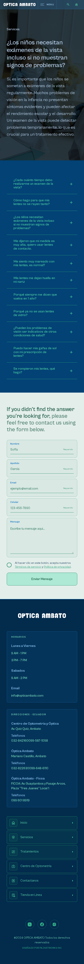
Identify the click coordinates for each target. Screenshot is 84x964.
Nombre (14, 444)
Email (13, 482)
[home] (19, 4)
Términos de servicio (28, 567)
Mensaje (15, 521)
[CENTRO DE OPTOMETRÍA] (42, 618)
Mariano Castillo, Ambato (28, 756)
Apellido (14, 463)
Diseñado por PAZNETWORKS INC (42, 948)
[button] (76, 4)
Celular (14, 502)
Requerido (68, 449)
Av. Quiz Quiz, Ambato (26, 729)
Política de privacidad (57, 567)
